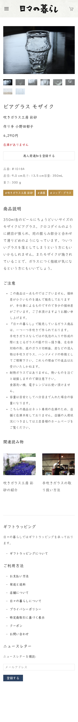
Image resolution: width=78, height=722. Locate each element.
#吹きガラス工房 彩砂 (19, 193)
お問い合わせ (19, 634)
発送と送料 (18, 584)
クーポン (16, 625)
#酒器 (41, 193)
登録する (13, 678)
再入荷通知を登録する (39, 155)
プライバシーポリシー (26, 609)
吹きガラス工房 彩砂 (20, 117)
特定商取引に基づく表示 (27, 617)
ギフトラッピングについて (29, 553)
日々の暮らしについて (26, 601)
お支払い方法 (19, 576)
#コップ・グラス (61, 193)
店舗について (19, 592)
